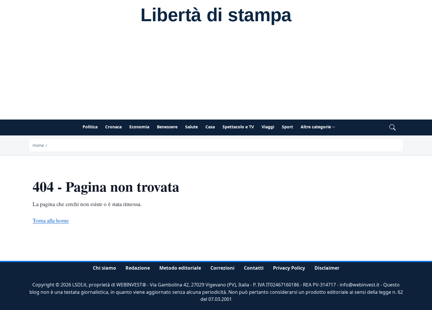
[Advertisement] (216, 75)
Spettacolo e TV (238, 127)
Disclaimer (326, 268)
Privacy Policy (289, 268)
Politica (90, 127)
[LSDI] (216, 16)
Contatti (254, 268)
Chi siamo (104, 268)
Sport (287, 127)
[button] (392, 127)
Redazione (137, 268)
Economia (139, 127)
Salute (191, 127)
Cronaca (113, 127)
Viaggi (268, 127)
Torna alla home (51, 220)
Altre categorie (316, 127)
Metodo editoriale (180, 268)
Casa (210, 127)
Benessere (167, 127)
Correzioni (222, 268)
